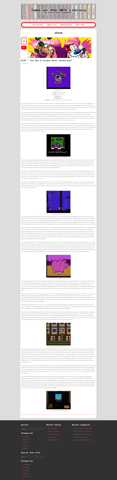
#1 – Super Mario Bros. (86, 431)
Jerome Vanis (76, 428)
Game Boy (24, 439)
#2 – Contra (84, 437)
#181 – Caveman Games (53, 434)
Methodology (66, 24)
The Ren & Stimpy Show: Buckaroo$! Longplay (61, 100)
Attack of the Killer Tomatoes (51, 371)
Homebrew (25, 442)
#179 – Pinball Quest (53, 440)
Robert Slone (76, 431)
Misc (23, 445)
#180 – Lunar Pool (52, 437)
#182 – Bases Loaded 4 (53, 431)
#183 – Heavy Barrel (52, 428)
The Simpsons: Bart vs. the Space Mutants (71, 371)
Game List (52, 24)
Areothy (75, 434)
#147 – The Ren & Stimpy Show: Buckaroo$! (46, 60)
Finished (24, 436)
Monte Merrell (76, 437)
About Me (80, 24)
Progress (24, 448)
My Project (38, 24)
